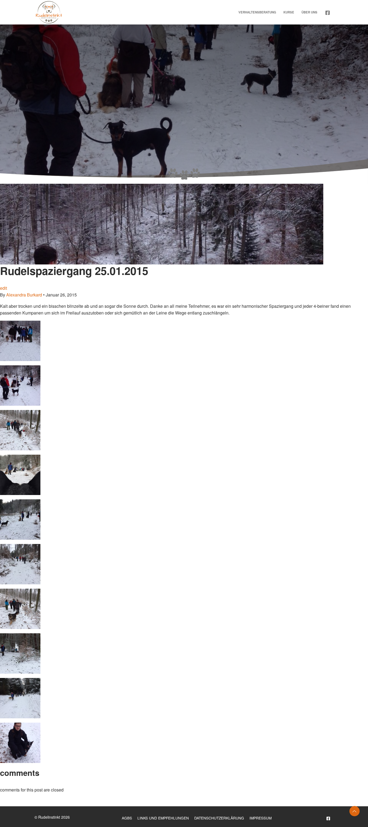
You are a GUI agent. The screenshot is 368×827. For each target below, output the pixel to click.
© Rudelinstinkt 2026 (52, 817)
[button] (354, 811)
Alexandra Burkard (24, 295)
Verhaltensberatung (257, 12)
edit (3, 288)
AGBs (127, 818)
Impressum (260, 818)
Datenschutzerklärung (219, 818)
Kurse (288, 12)
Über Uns (309, 12)
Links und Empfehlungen (163, 818)
